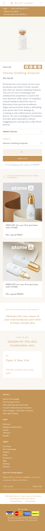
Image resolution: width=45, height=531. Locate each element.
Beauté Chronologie (11, 399)
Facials (6, 430)
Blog (4, 461)
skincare (7, 67)
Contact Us (7, 458)
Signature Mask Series (12, 427)
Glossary (6, 467)
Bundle (6, 436)
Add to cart (22, 159)
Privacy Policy (30, 501)
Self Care (6, 433)
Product (7, 139)
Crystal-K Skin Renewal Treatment (17, 408)
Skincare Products (19, 9)
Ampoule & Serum (11, 11)
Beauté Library (14, 496)
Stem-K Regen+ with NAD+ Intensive (18, 411)
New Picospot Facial (11, 402)
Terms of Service (16, 501)
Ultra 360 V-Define (10, 413)
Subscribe (37, 486)
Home (5, 9)
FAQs (5, 455)
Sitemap (6, 464)
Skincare (6, 424)
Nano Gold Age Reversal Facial (15, 405)
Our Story (7, 446)
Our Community (9, 449)
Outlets (6, 452)
